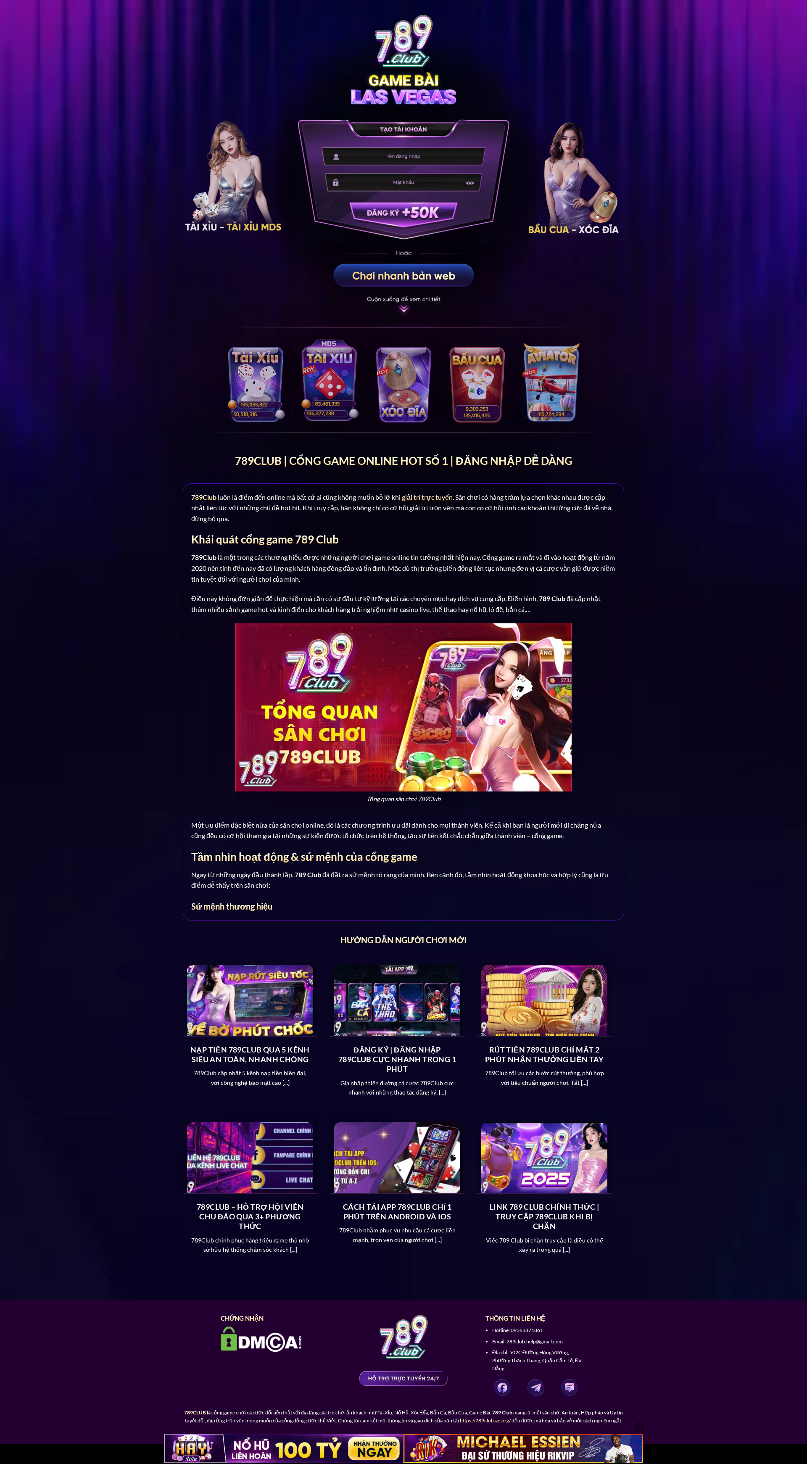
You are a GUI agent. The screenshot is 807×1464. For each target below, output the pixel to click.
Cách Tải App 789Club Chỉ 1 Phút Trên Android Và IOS (397, 1211)
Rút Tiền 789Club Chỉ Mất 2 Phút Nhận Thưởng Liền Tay (544, 1054)
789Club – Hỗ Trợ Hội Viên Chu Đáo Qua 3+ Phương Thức (250, 1216)
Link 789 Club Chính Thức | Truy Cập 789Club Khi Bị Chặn (544, 1216)
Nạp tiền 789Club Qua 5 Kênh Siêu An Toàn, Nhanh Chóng (250, 1054)
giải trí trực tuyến (427, 497)
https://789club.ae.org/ (485, 1420)
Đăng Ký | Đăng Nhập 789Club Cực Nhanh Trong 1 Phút (397, 1059)
